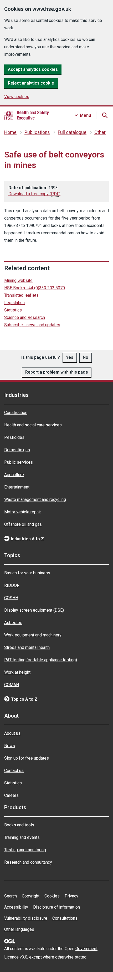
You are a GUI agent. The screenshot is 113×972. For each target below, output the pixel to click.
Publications (37, 132)
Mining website (18, 280)
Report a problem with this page (56, 372)
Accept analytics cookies (33, 69)
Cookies (52, 896)
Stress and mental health (27, 647)
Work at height (17, 672)
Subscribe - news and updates (32, 324)
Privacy (71, 896)
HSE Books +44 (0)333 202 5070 (34, 287)
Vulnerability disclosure (25, 918)
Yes (69, 357)
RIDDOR (11, 585)
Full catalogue (72, 132)
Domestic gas (17, 449)
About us (12, 733)
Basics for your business (27, 572)
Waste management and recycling (35, 499)
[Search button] (104, 115)
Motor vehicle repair (22, 511)
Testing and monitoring (25, 849)
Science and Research (24, 317)
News (9, 745)
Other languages (19, 929)
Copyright (30, 896)
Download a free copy (34, 193)
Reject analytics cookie (31, 83)
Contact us (14, 770)
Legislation (14, 302)
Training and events (22, 837)
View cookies (16, 96)
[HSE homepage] (26, 115)
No (85, 357)
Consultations (65, 918)
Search (10, 896)
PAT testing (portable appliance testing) (40, 659)
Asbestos (13, 622)
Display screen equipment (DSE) (34, 610)
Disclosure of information (56, 907)
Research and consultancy (28, 862)
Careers (11, 795)
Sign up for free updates (26, 758)
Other (100, 132)
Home (10, 132)
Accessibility (16, 907)
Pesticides (14, 437)
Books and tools (19, 824)
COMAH (11, 684)
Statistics (13, 310)
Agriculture (14, 474)
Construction (15, 412)
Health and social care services (33, 424)
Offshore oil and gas (23, 524)
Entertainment (16, 487)
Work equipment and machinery (32, 635)
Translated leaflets (21, 295)
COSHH (11, 597)
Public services (18, 462)
